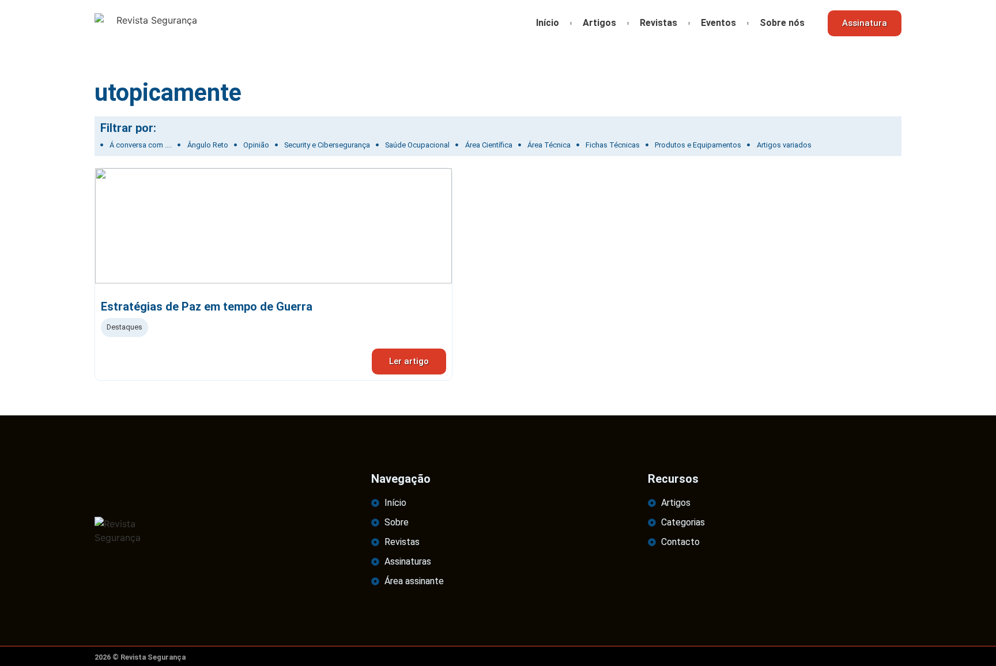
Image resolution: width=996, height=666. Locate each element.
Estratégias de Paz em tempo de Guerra (206, 306)
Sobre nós (782, 22)
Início (547, 22)
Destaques (124, 327)
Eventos (718, 22)
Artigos (599, 22)
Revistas (658, 22)
